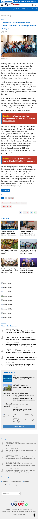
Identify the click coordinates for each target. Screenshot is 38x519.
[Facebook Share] (20, 212)
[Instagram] (22, 504)
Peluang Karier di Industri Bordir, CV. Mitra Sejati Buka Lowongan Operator (24, 420)
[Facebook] (12, 504)
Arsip (34, 511)
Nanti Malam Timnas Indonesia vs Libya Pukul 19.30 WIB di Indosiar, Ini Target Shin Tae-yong (20, 471)
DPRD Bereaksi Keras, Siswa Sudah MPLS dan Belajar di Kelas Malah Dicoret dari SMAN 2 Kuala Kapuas (21, 358)
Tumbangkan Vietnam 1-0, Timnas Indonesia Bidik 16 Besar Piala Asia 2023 (21, 451)
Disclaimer (15, 511)
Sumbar (23, 203)
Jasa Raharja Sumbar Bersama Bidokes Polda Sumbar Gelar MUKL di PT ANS (28, 233)
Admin (6, 31)
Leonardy (5, 203)
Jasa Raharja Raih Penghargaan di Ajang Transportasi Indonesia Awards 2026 (26, 270)
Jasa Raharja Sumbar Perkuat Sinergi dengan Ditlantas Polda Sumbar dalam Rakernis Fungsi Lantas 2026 (8, 233)
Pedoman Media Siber (25, 511)
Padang (26, 481)
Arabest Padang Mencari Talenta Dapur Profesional (22, 410)
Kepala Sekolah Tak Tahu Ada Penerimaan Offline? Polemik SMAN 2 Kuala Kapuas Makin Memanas (20, 365)
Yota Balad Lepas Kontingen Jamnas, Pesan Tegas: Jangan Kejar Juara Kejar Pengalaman (9, 270)
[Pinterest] (19, 504)
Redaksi (8, 509)
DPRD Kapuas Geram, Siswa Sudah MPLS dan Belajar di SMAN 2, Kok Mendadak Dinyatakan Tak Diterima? (20, 338)
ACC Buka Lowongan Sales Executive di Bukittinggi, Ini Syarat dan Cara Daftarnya (23, 378)
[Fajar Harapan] (12, 5)
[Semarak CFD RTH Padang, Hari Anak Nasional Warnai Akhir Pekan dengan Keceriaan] (28, 244)
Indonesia (5, 481)
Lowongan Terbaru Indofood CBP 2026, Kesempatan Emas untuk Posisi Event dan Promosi (23, 399)
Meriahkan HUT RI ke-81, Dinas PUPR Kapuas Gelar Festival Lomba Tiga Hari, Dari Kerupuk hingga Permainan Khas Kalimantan (21, 345)
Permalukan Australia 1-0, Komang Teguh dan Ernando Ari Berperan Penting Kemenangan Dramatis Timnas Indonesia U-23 (21, 464)
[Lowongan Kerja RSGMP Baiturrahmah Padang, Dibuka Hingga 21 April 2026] (7, 387)
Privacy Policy (6, 511)
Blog (2, 20)
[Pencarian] (35, 5)
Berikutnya (5, 190)
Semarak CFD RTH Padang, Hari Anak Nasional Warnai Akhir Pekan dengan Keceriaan (28, 252)
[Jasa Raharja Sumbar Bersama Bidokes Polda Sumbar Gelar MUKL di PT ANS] (28, 225)
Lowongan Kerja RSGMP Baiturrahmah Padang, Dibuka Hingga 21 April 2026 (22, 386)
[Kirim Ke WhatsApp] (35, 212)
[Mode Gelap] (32, 5)
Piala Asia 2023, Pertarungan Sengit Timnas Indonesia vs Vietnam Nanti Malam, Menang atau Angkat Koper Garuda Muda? (21, 458)
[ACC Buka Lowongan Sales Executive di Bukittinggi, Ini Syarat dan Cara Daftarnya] (7, 378)
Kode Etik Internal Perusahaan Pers (22, 509)
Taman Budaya (6, 206)
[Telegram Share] (31, 212)
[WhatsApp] (26, 504)
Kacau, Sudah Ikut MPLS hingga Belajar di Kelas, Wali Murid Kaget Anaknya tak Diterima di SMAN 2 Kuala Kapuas (21, 331)
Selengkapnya (18, 426)
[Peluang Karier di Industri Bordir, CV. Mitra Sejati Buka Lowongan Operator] (19, 416)
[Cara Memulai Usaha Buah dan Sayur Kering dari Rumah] (9, 244)
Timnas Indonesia (16, 481)
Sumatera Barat (14, 203)
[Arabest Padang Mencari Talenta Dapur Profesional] (19, 405)
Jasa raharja (14, 484)
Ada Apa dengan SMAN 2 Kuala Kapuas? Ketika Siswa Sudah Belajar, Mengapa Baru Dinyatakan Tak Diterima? (20, 351)
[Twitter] (15, 504)
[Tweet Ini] (24, 212)
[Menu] (2, 5)
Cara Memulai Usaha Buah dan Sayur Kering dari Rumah (9, 252)
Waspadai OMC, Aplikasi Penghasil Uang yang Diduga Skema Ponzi (21, 444)
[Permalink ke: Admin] (2, 32)
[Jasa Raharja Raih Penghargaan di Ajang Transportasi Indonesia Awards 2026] (28, 262)
